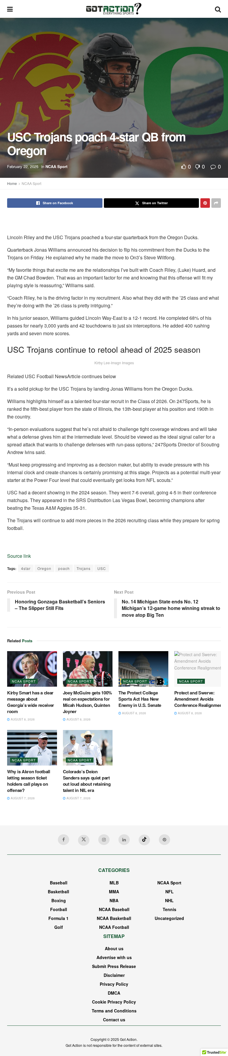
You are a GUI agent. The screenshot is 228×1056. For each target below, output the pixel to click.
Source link (19, 555)
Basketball (58, 891)
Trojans (84, 568)
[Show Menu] (10, 9)
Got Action (128, 1039)
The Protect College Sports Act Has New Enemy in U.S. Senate (139, 698)
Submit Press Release (114, 966)
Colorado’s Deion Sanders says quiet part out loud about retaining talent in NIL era (87, 780)
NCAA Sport (56, 166)
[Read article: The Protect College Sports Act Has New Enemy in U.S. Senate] (143, 669)
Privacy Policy (114, 984)
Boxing (58, 900)
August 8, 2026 (22, 719)
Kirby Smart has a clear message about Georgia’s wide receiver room (30, 702)
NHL (169, 900)
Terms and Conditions (114, 1011)
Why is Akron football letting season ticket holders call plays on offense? (28, 780)
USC (101, 568)
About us (114, 948)
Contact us (114, 1020)
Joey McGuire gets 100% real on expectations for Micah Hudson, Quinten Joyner (87, 702)
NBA (114, 900)
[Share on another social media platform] (216, 203)
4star (26, 568)
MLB (114, 883)
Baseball (58, 883)
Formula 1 (58, 918)
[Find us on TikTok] (144, 840)
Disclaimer (114, 975)
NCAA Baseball (114, 909)
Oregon (44, 568)
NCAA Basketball (114, 918)
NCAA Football (114, 927)
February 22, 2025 (22, 166)
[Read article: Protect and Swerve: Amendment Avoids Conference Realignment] (199, 669)
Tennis (169, 909)
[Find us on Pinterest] (164, 839)
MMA (114, 891)
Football (58, 909)
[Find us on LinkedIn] (124, 839)
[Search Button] (218, 9)
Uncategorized (169, 918)
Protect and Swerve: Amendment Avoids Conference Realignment (199, 698)
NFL (169, 891)
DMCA (114, 993)
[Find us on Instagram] (104, 839)
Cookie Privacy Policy (114, 1002)
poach (64, 568)
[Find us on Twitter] (83, 840)
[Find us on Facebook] (63, 839)
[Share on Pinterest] (205, 203)
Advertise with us (114, 957)
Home (12, 183)
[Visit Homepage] (114, 9)
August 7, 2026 (22, 798)
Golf (58, 927)
